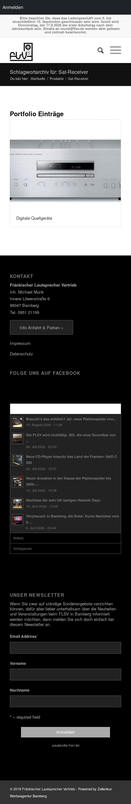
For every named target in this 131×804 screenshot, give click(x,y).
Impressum (20, 343)
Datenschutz (21, 354)
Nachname (20, 690)
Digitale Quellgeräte (34, 218)
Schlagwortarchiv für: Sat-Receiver (49, 71)
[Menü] (112, 50)
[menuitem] (97, 50)
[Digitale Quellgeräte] (65, 165)
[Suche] (97, 50)
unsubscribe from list (65, 745)
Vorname (18, 663)
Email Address (24, 636)
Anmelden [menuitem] (13, 7)
